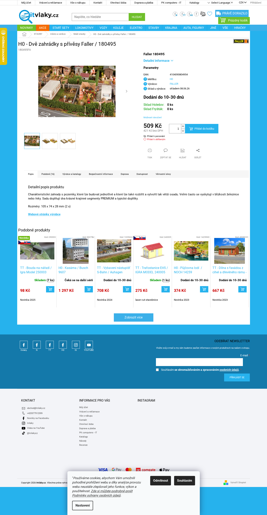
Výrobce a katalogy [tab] (71, 174)
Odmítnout (160, 480)
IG (76, 345)
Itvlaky (24, 345)
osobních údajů (229, 369)
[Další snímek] (127, 91)
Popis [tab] (31, 174)
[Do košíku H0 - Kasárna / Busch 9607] (89, 289)
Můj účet (26, 2)
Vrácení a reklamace (50, 2)
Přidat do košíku (204, 128)
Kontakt (97, 2)
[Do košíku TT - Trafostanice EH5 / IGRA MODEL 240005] (165, 289)
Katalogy (194, 2)
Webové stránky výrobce (44, 214)
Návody (82, 441)
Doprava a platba (143, 2)
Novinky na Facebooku (38, 418)
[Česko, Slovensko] (152, 251)
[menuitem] (26, 28)
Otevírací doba (118, 2)
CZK (241, 3)
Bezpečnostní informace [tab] (101, 174)
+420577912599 (34, 413)
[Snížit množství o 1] (183, 131)
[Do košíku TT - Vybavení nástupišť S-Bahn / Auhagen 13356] (127, 289)
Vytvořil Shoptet (238, 482)
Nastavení (82, 505)
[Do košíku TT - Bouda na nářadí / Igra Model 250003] (50, 289)
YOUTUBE (89, 345)
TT (50, 345)
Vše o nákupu (77, 2)
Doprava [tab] (125, 174)
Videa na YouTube (36, 428)
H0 (171, 79)
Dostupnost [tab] (142, 174)
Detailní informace (156, 61)
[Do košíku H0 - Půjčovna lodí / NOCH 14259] (204, 289)
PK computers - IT (171, 2)
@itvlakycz (32, 433)
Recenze (83, 445)
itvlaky (30, 423)
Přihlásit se (237, 377)
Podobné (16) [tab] (48, 174)
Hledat (137, 17)
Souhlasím (184, 480)
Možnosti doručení (152, 117)
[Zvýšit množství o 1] (183, 126)
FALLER (174, 83)
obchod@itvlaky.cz (36, 408)
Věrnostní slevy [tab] (163, 174)
